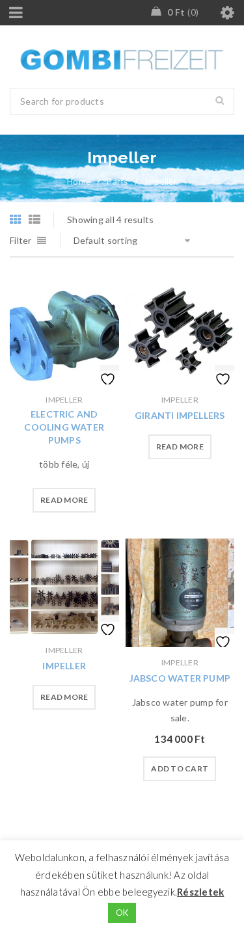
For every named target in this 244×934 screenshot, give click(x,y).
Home (78, 181)
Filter (21, 240)
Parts (117, 181)
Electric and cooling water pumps (64, 427)
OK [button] (122, 912)
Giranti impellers (179, 415)
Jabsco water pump (179, 678)
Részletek (200, 892)
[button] (179, 768)
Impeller (64, 400)
